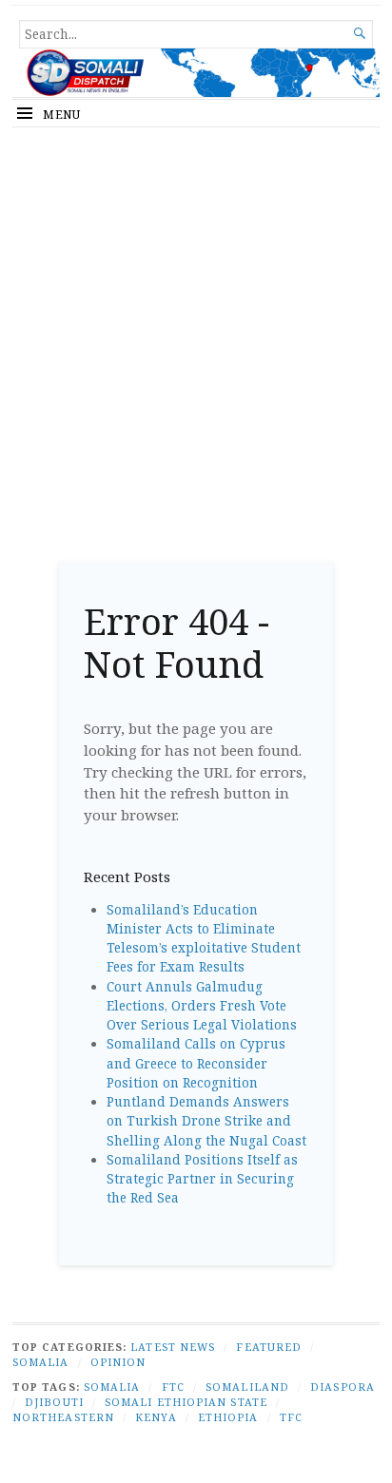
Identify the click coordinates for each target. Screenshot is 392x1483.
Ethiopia (228, 1417)
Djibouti (54, 1402)
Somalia (40, 1362)
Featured (269, 1346)
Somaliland (247, 1386)
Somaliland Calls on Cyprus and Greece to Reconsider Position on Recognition (196, 1063)
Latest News (172, 1346)
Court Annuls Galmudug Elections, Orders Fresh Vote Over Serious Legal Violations (202, 1006)
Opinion (118, 1362)
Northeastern (63, 1417)
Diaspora (342, 1386)
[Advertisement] (196, 337)
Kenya (155, 1417)
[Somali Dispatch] (196, 72)
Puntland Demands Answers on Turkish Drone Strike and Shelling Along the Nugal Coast (206, 1121)
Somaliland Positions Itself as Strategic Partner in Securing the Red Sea (202, 1179)
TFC (291, 1417)
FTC (173, 1386)
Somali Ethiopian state (186, 1402)
